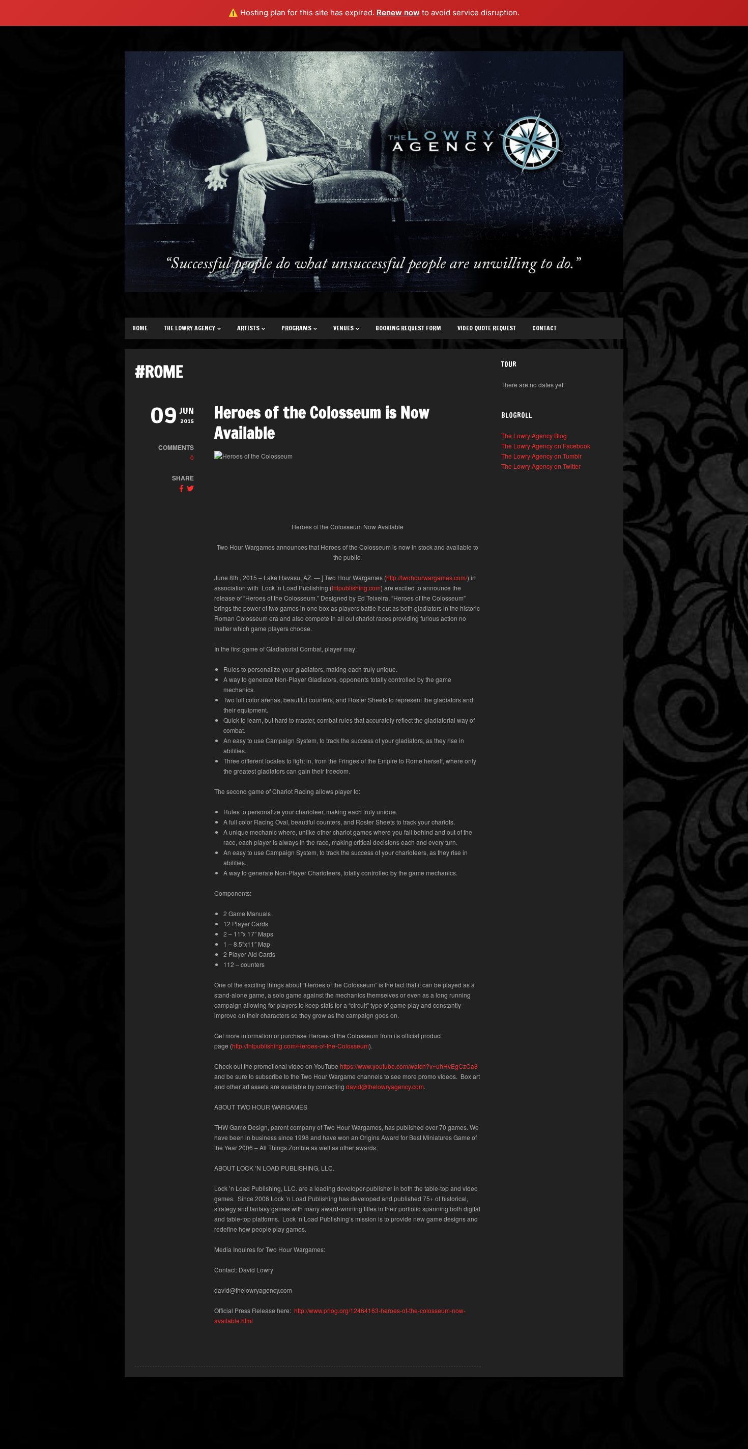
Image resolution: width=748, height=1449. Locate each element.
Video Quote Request (486, 328)
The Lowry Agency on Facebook (545, 445)
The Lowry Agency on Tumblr (541, 455)
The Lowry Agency (189, 328)
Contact (544, 328)
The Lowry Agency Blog (534, 435)
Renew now (398, 12)
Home (140, 328)
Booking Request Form (408, 328)
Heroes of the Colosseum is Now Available (321, 422)
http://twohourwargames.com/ (426, 577)
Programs (296, 328)
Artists (248, 328)
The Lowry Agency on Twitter (541, 466)
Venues (343, 328)
